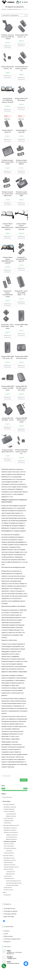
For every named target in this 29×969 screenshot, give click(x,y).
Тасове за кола (8, 887)
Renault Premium (7, 797)
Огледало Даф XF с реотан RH (21, 131)
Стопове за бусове (11, 813)
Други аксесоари (9, 916)
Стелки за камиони (9, 846)
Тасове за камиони (9, 853)
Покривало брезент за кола (11, 867)
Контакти (7, 931)
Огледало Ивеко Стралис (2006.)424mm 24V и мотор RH (21, 226)
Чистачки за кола (8, 889)
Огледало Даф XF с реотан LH (7, 131)
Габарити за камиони (12, 834)
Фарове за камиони (11, 839)
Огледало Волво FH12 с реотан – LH (21, 35)
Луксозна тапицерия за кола (13, 883)
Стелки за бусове (8, 818)
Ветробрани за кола (9, 858)
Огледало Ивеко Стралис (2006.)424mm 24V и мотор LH (7, 226)
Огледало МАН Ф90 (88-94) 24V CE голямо (21, 419)
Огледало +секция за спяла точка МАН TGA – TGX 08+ (7, 36)
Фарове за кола (10, 873)
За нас (6, 933)
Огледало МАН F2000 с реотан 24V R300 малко (7, 388)
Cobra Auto (3, 9)
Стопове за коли (10, 871)
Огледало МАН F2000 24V (21, 325)
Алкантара (9, 850)
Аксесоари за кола (8, 855)
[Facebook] (4, 921)
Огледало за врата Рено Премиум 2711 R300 (21, 193)
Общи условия (8, 936)
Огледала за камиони (10, 841)
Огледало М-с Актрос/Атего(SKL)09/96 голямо (8, 293)
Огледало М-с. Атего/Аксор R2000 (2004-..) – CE (21, 292)
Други (4, 892)
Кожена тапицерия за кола (13, 880)
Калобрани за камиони (10, 830)
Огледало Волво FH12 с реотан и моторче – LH (21, 68)
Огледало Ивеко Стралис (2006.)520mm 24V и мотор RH (8, 260)
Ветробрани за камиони (10, 827)
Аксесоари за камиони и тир (14, 9)
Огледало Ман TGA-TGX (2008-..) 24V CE (8, 419)
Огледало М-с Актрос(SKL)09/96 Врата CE (21, 259)
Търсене (23, 780)
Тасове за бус (7, 822)
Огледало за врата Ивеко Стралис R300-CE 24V (7, 162)
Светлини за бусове (9, 811)
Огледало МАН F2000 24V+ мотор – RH (7, 357)
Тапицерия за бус (8, 820)
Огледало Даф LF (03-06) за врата (21, 99)
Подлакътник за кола (9, 864)
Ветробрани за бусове (10, 807)
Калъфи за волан (8, 862)
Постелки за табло (9, 843)
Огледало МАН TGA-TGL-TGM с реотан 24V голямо (21, 388)
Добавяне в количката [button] (7, 46)
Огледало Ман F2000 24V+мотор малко (21, 357)
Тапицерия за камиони (10, 848)
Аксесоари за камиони (10, 911)
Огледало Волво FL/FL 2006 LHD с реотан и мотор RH (7, 100)
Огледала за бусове (9, 809)
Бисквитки (7, 941)
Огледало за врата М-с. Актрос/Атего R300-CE (21, 162)
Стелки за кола (8, 876)
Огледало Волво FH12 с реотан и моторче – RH (21, 451)
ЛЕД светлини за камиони (11, 832)
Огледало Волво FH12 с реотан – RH (7, 67)
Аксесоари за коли (9, 908)
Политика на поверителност (12, 939)
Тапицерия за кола (9, 878)
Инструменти (7, 894)
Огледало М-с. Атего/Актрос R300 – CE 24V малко (7, 326)
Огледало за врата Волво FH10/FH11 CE (7, 450)
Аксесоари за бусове (8, 804)
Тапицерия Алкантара (12, 885)
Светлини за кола (8, 869)
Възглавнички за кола (10, 860)
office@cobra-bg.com (13, 963)
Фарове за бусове (11, 816)
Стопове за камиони (11, 837)
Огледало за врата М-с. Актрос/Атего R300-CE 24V (7, 193)
